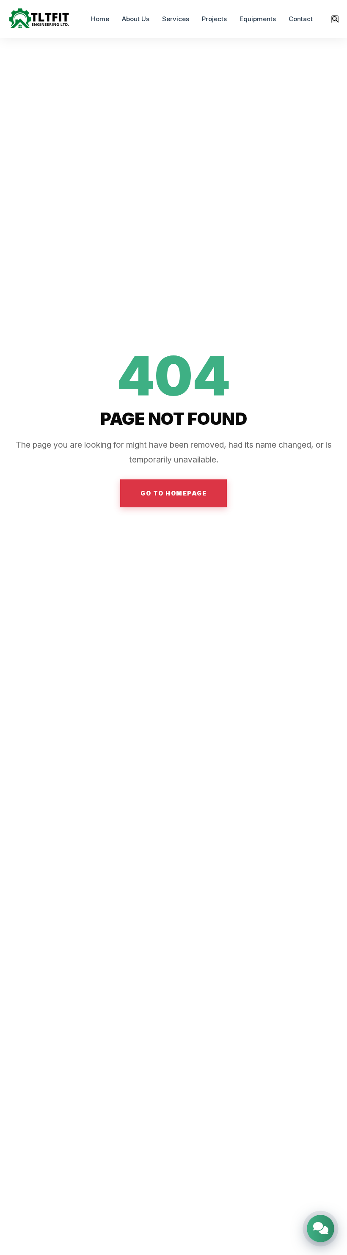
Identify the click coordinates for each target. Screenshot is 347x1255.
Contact (301, 19)
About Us (135, 19)
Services (175, 19)
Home (100, 19)
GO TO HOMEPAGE (173, 493)
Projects (214, 19)
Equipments (258, 19)
